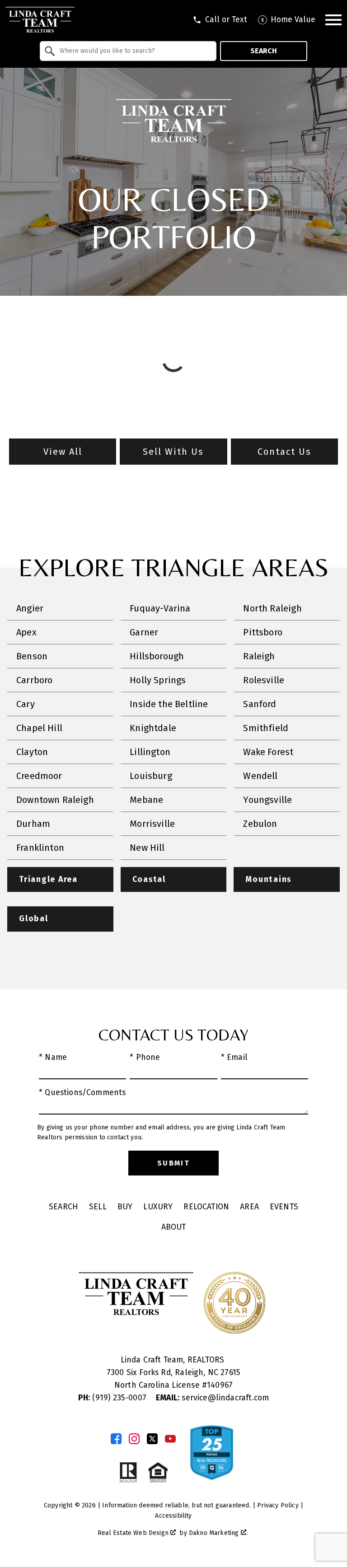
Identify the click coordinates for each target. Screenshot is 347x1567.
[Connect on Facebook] (116, 1438)
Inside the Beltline (169, 704)
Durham (33, 823)
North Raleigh (272, 608)
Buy (125, 1207)
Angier (29, 608)
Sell (98, 1207)
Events (284, 1207)
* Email (234, 1057)
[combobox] (128, 51)
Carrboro (34, 680)
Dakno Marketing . (218, 1533)
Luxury (158, 1207)
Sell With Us (173, 451)
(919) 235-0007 (113, 1398)
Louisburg (151, 775)
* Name (53, 1057)
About (173, 1227)
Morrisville (152, 823)
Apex (26, 632)
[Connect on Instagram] (134, 1438)
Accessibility (173, 1516)
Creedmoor (39, 775)
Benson (31, 656)
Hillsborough (157, 656)
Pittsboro (262, 632)
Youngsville (267, 799)
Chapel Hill (39, 728)
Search (263, 51)
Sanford (259, 704)
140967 (220, 1385)
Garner (144, 632)
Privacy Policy (277, 1505)
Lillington (150, 751)
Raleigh (259, 656)
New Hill (147, 847)
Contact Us (284, 451)
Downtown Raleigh (55, 799)
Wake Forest (268, 751)
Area (249, 1207)
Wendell (260, 775)
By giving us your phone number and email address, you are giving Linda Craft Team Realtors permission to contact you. (161, 1132)
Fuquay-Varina (160, 608)
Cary (25, 704)
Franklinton (40, 847)
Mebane (146, 799)
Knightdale (153, 728)
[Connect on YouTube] (170, 1438)
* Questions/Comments (82, 1092)
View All (62, 451)
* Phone (145, 1057)
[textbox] (133, 51)
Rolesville (263, 680)
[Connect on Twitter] (152, 1438)
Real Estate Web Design (134, 1533)
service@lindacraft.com (212, 1398)
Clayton (32, 751)
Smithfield (265, 728)
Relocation (206, 1207)
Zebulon (260, 823)
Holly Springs (158, 680)
